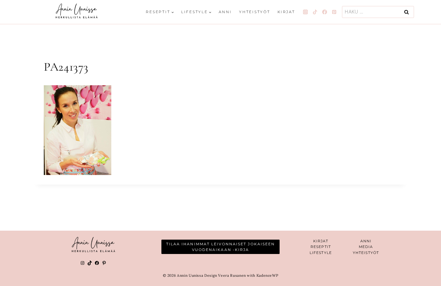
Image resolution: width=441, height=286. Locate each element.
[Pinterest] (334, 12)
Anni (225, 12)
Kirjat (286, 12)
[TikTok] (315, 12)
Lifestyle (321, 252)
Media (366, 246)
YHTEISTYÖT (366, 252)
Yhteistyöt (254, 12)
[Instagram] (305, 12)
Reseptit (320, 246)
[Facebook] (324, 12)
